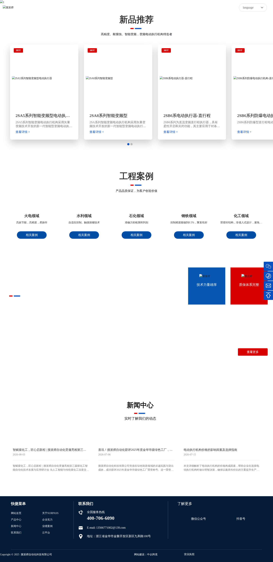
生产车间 (50, 346)
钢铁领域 (188, 216)
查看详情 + (23, 131)
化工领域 (241, 216)
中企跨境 (152, 554)
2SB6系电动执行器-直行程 (187, 115)
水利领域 (84, 216)
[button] (128, 144)
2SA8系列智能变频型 (108, 115)
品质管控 (23, 346)
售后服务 (133, 346)
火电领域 (31, 216)
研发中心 (105, 346)
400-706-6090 (217, 337)
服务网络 (78, 346)
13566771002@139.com (253, 337)
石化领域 (136, 216)
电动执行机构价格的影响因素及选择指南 (210, 449)
